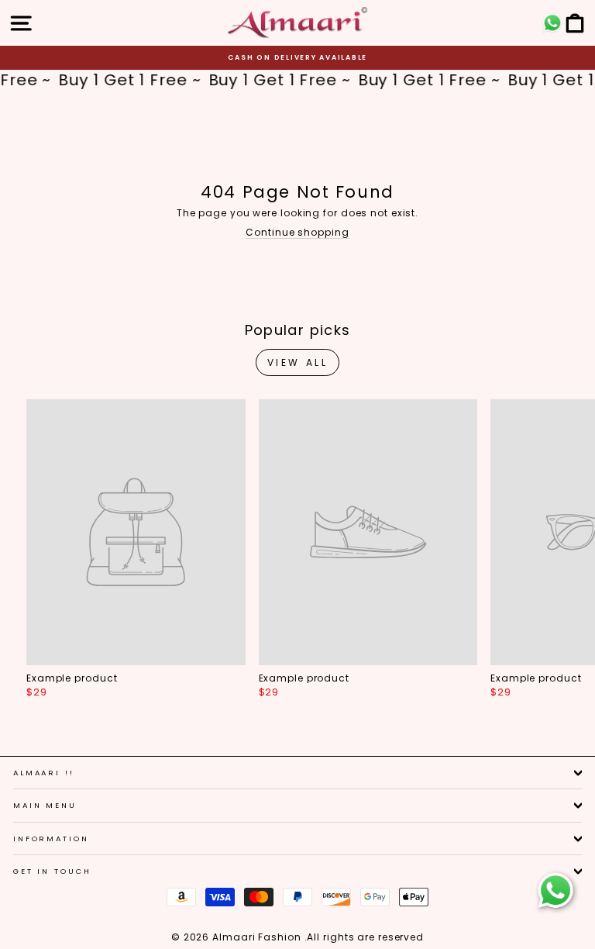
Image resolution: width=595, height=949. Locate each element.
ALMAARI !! (43, 773)
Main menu (45, 805)
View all (297, 362)
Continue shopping (297, 232)
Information (51, 838)
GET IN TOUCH (52, 871)
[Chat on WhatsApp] (555, 891)
